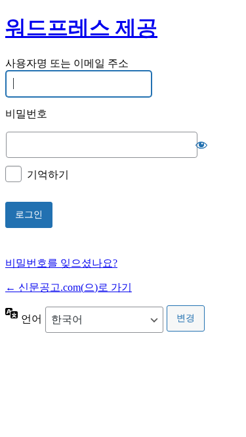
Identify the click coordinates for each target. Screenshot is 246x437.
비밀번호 (26, 113)
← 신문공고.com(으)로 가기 (68, 287)
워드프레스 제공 (81, 27)
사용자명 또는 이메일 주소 (67, 63)
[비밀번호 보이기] (201, 145)
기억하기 (48, 174)
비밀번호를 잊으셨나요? (61, 263)
